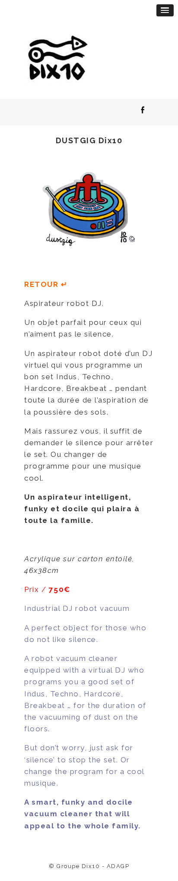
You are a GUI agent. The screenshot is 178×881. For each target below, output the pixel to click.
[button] (165, 10)
